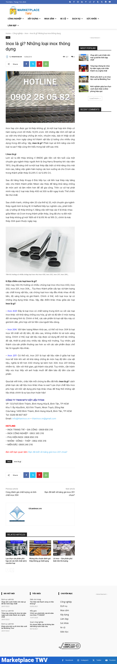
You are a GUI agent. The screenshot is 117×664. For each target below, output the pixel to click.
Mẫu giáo (33, 611)
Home (8, 33)
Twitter (98, 660)
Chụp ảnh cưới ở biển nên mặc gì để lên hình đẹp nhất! (100, 57)
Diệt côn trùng (35, 599)
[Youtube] (109, 2)
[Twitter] (101, 2)
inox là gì (17, 461)
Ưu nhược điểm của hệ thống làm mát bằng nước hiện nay (42, 625)
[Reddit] (89, 2)
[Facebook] (74, 2)
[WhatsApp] (46, 64)
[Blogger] (70, 2)
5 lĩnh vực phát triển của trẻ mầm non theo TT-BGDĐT (42, 614)
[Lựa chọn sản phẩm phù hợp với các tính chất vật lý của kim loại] (16, 548)
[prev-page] (7, 570)
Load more (94, 98)
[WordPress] (105, 2)
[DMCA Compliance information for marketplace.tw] (69, 648)
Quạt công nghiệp (36, 622)
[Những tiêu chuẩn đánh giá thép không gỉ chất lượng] (40, 548)
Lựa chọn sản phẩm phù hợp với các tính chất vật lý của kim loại (16, 561)
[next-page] (12, 570)
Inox (26, 33)
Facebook (69, 660)
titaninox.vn (17, 56)
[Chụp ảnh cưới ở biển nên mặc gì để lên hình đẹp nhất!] (83, 57)
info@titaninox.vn (21, 418)
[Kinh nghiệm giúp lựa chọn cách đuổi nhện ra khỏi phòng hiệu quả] (83, 88)
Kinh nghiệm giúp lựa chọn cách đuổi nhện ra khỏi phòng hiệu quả (100, 89)
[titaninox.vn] (7, 56)
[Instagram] (78, 2)
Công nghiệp (18, 33)
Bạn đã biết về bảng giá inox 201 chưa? (47, 452)
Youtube (112, 660)
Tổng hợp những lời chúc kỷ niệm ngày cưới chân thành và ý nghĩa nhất (100, 68)
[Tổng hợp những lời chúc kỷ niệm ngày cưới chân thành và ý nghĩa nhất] (83, 68)
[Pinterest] (85, 2)
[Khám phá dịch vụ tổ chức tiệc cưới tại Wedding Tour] (83, 79)
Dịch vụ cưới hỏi (7, 599)
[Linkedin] (82, 2)
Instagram (84, 660)
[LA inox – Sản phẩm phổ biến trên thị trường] (64, 548)
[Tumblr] (97, 2)
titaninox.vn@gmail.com (44, 418)
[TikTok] (93, 2)
